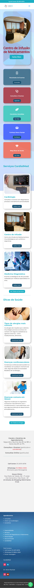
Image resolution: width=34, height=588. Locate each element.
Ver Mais (17, 119)
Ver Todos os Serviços (17, 291)
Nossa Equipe (9, 536)
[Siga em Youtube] (8, 574)
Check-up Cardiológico (11, 521)
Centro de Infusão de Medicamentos (16, 50)
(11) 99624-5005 (21, 468)
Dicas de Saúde (9, 538)
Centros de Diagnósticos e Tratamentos (16, 534)
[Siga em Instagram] (4, 564)
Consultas (8, 518)
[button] (17, 38)
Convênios (8, 523)
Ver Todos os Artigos (17, 422)
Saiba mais (17, 206)
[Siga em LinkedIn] (8, 564)
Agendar (17, 100)
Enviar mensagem (10, 554)
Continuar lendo (17, 340)
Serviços (7, 532)
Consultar (17, 82)
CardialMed (8, 540)
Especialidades (9, 530)
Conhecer (17, 137)
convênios (17, 449)
